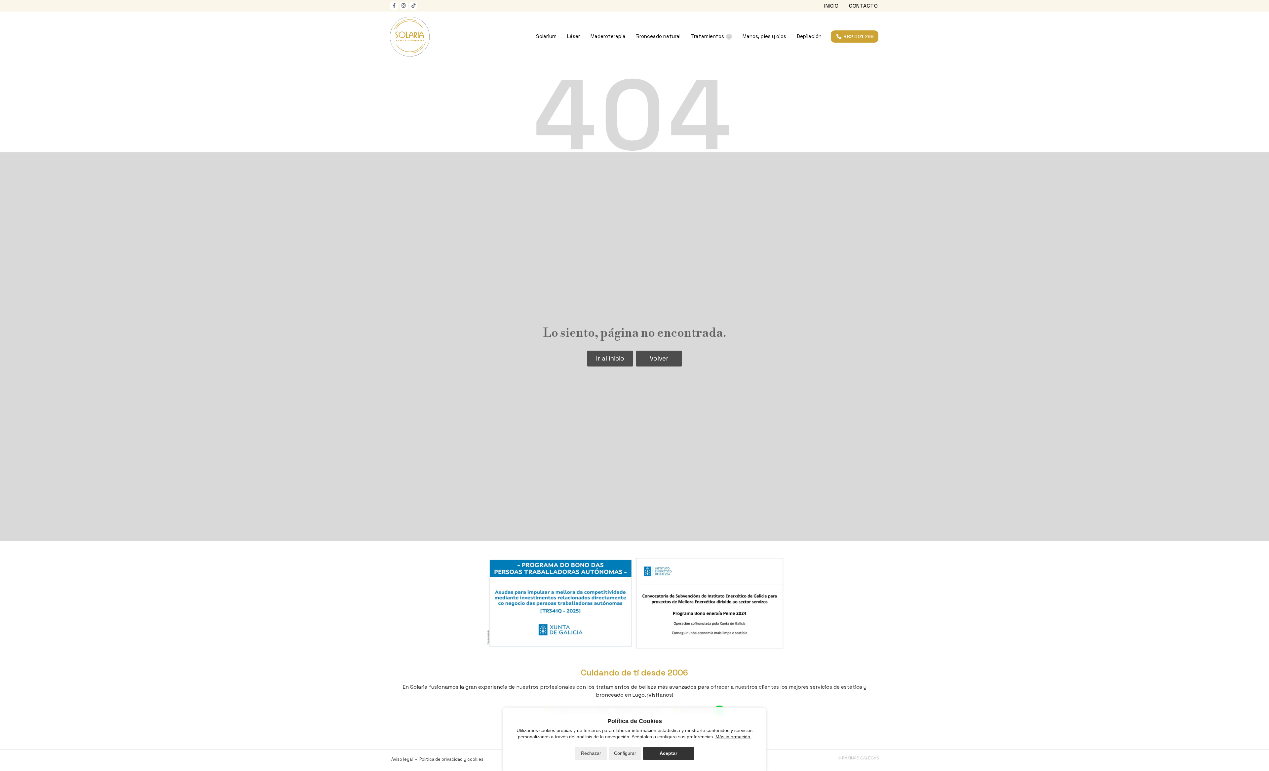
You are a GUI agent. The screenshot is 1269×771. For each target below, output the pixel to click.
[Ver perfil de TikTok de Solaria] (413, 6)
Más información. (733, 736)
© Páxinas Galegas (858, 758)
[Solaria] (410, 37)
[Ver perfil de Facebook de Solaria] (394, 6)
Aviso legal (402, 759)
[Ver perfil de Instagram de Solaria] (404, 6)
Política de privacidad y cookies (451, 759)
